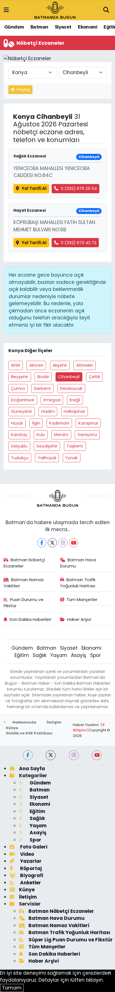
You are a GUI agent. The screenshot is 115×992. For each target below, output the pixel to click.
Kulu (41, 434)
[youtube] (97, 755)
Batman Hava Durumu (78, 563)
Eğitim (22, 655)
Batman (39, 27)
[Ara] (106, 10)
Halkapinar (74, 411)
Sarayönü (87, 434)
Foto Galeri (33, 846)
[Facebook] (41, 542)
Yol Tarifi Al (34, 188)
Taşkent (74, 446)
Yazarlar (30, 861)
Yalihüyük (47, 458)
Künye (12, 728)
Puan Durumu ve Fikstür (24, 603)
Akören (36, 365)
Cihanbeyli (69, 377)
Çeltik (94, 377)
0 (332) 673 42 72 (78, 243)
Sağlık (39, 655)
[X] (52, 542)
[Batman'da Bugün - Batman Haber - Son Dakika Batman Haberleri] (55, 9)
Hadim (48, 411)
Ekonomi (87, 27)
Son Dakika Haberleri (30, 619)
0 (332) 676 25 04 (79, 188)
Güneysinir (21, 411)
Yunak (71, 458)
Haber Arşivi (79, 619)
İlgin (36, 423)
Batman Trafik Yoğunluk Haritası (78, 583)
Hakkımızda (23, 722)
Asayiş (78, 655)
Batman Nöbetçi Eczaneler (24, 563)
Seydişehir (47, 446)
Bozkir (43, 377)
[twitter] (51, 755)
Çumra (18, 388)
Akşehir (59, 365)
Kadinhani (59, 423)
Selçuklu (19, 446)
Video (26, 854)
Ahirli (15, 365)
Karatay (19, 434)
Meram (61, 434)
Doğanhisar (22, 400)
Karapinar (88, 423)
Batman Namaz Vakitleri (24, 583)
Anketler (30, 882)
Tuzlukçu (19, 458)
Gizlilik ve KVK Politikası (29, 733)
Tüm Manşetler (81, 599)
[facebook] (28, 755)
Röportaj (30, 868)
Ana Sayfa (32, 768)
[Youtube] (73, 542)
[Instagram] (63, 542)
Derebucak (71, 388)
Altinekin (84, 365)
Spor (95, 655)
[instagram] (74, 755)
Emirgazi (52, 400)
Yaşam (58, 655)
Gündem (14, 27)
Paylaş (23, 89)
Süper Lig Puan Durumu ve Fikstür (70, 939)
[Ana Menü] (6, 10)
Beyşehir (19, 377)
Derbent (42, 388)
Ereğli (75, 400)
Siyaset (63, 27)
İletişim (54, 722)
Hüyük (17, 423)
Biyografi (31, 875)
